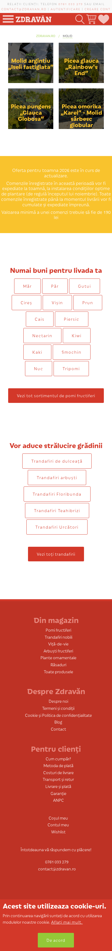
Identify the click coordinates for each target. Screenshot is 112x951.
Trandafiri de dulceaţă (57, 461)
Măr (27, 286)
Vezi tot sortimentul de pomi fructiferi (56, 395)
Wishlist (58, 831)
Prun (87, 302)
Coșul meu (58, 818)
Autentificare (65, 9)
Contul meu (58, 824)
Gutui (84, 286)
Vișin (57, 302)
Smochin (72, 352)
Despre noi (58, 701)
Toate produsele (58, 671)
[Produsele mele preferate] (103, 19)
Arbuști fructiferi (58, 651)
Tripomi (71, 368)
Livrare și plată (58, 786)
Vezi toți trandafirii (56, 554)
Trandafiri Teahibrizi (57, 510)
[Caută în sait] (79, 19)
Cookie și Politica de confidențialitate (58, 715)
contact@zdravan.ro (23, 9)
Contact (58, 729)
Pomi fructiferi (58, 630)
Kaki (37, 352)
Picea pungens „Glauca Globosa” (31, 112)
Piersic (71, 319)
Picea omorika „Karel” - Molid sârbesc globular (81, 115)
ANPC (58, 800)
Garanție (58, 793)
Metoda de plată (58, 765)
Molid (67, 36)
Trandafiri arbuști (57, 477)
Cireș (26, 302)
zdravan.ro (45, 36)
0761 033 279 (70, 4)
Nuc (38, 368)
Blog (58, 722)
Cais (40, 319)
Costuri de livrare (58, 772)
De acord (55, 940)
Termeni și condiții (58, 708)
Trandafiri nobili (58, 637)
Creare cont (98, 9)
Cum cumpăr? (58, 758)
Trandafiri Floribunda (57, 494)
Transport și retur (58, 779)
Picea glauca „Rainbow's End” (81, 66)
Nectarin (42, 335)
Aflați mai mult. (67, 922)
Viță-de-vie (58, 644)
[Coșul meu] (91, 19)
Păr (55, 286)
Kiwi (77, 335)
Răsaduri (58, 664)
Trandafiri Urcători (57, 527)
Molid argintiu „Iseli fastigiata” (30, 63)
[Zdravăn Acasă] (33, 17)
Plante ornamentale (58, 657)
